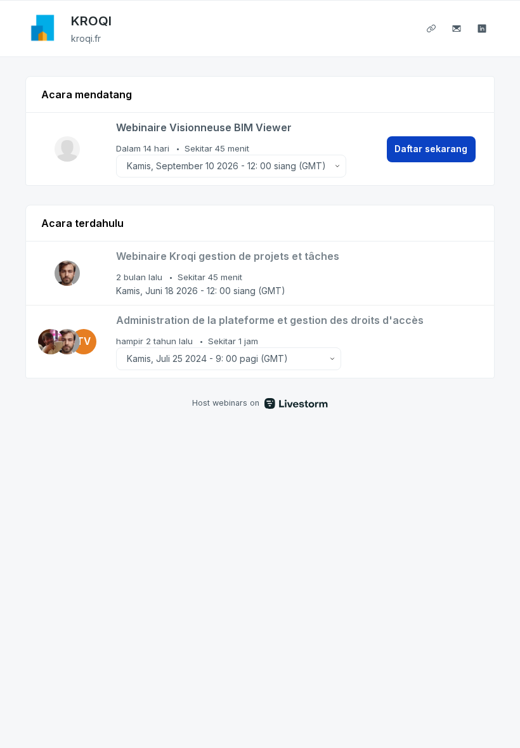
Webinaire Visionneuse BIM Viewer (204, 127)
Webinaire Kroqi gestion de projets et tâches (227, 256)
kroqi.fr (86, 38)
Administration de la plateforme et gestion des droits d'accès (270, 320)
